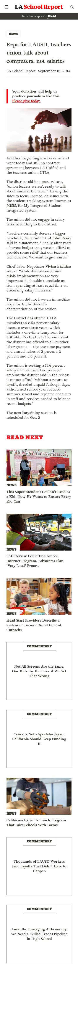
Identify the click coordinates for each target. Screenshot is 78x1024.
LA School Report (39, 7)
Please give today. (26, 101)
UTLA (44, 172)
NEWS (13, 33)
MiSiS (11, 205)
